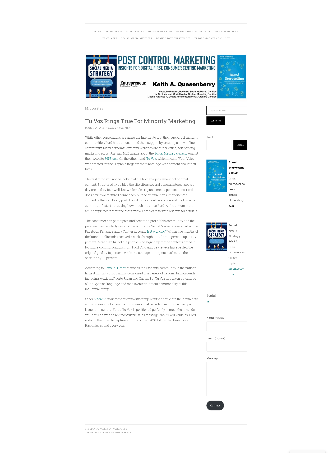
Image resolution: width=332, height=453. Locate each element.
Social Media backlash (170, 153)
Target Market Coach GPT (212, 38)
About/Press (113, 31)
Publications (135, 31)
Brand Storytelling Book (193, 31)
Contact (215, 405)
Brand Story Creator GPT (173, 38)
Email (215, 338)
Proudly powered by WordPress (106, 428)
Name (215, 317)
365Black (111, 158)
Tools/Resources (226, 31)
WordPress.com (125, 432)
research (100, 299)
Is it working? (157, 231)
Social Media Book (160, 31)
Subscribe (216, 120)
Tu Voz (151, 158)
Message (212, 358)
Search (209, 137)
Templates (109, 38)
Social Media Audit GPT (136, 38)
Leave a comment (120, 127)
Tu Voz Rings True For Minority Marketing (140, 121)
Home (98, 31)
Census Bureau (115, 268)
